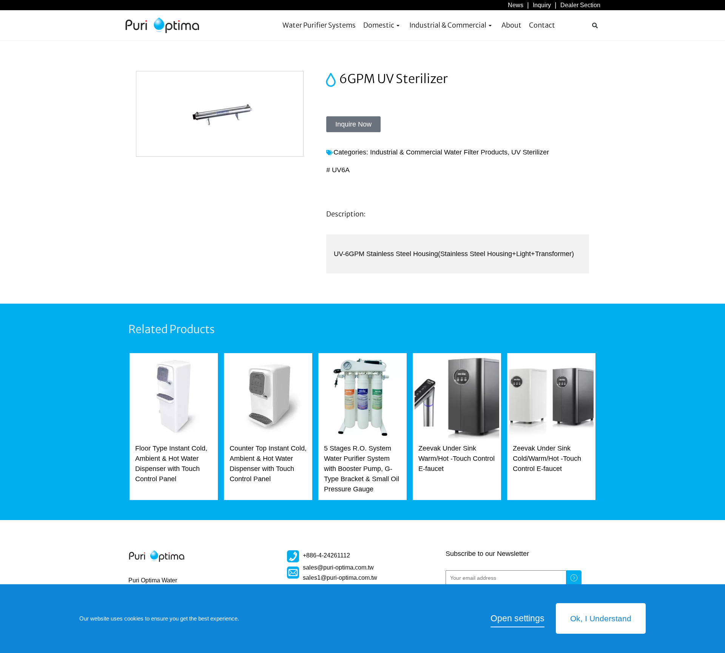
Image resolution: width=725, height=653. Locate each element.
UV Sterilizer (530, 152)
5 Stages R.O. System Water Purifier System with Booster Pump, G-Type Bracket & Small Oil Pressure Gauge (361, 469)
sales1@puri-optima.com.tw (340, 577)
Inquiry (542, 5)
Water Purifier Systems (319, 25)
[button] (594, 25)
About (511, 25)
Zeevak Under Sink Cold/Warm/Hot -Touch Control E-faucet (547, 458)
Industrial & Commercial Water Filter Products (439, 152)
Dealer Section (580, 5)
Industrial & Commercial (447, 25)
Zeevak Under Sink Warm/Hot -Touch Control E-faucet (456, 458)
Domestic (378, 25)
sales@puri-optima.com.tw (338, 567)
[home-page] (162, 25)
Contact (542, 25)
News (515, 5)
